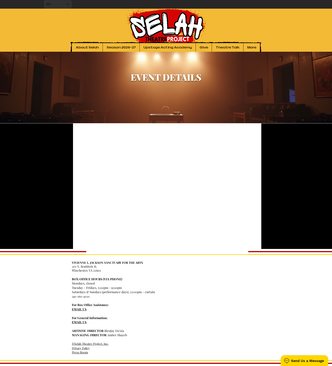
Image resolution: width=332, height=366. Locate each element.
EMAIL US (79, 309)
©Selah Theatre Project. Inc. (90, 344)
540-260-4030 (81, 296)
